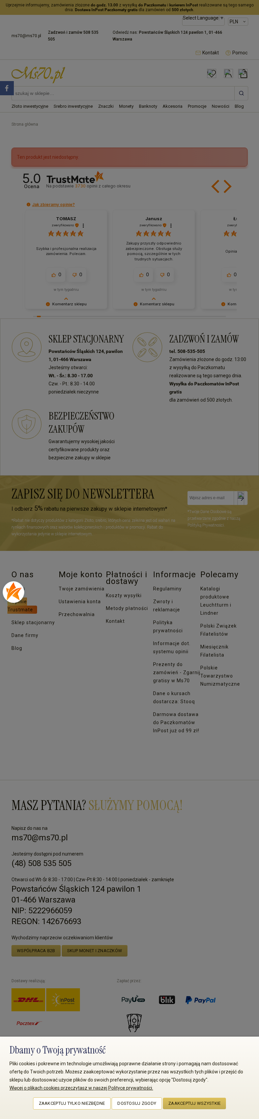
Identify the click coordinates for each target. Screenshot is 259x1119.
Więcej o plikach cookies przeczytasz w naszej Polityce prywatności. (81, 1088)
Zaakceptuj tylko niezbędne (72, 1103)
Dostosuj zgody (136, 1103)
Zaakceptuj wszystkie (194, 1103)
